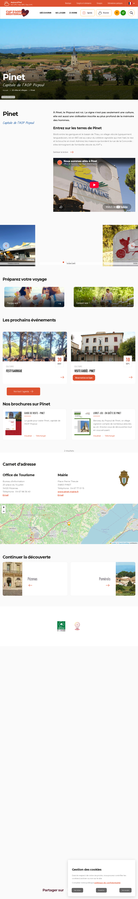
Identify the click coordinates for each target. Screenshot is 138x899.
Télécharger (41, 436)
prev (6, 245)
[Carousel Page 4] (71, 262)
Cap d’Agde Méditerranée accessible (117, 12)
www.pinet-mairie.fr (68, 491)
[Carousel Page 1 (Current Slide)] (63, 262)
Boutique (68, 3)
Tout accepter (125, 890)
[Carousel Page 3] (69, 262)
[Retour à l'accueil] (17, 13)
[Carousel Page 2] (66, 262)
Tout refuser (77, 890)
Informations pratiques (115, 3)
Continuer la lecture (60, 152)
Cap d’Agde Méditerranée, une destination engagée (123, 12)
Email (5, 495)
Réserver (106, 13)
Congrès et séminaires (84, 3)
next (132, 245)
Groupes (99, 3)
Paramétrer (101, 890)
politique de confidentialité (107, 883)
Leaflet (113, 543)
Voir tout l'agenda (21, 391)
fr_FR (131, 3)
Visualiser (28, 436)
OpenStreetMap (124, 543)
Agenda (89, 13)
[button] (69, 524)
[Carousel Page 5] (74, 262)
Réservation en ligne (84, 378)
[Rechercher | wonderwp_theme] (131, 12)
